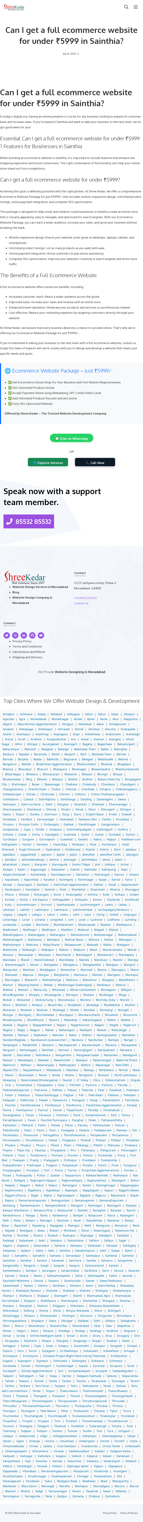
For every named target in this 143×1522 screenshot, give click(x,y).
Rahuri (135, 1180)
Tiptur (114, 1411)
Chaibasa (71, 784)
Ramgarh (77, 1205)
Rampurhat (65, 1210)
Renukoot (121, 1225)
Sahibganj (129, 1245)
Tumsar (73, 1431)
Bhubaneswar (12, 779)
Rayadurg (38, 1225)
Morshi (125, 1000)
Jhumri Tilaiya (81, 864)
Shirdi (57, 1311)
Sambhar (128, 1256)
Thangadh (40, 1396)
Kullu (8, 905)
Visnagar (83, 1476)
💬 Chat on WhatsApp (71, 438)
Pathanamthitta (111, 1120)
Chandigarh (128, 784)
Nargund (9, 1050)
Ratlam (30, 1220)
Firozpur (8, 824)
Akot (115, 719)
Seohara (75, 1285)
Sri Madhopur (69, 1351)
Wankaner (9, 1486)
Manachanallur (113, 950)
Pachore (107, 1085)
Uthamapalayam (16, 1451)
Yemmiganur (11, 1496)
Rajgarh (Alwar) (129, 1190)
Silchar (7, 1331)
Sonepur (99, 1346)
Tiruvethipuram (118, 1421)
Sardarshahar (70, 1271)
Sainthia (64, 1250)
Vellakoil (130, 1461)
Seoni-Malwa (106, 1285)
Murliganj (24, 1015)
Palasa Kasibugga (46, 1095)
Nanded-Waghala (14, 1040)
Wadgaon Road (67, 1481)
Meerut (121, 985)
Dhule (79, 809)
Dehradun (9, 804)
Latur (87, 914)
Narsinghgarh (83, 1050)
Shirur (98, 1311)
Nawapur (82, 1060)
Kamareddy (38, 874)
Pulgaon (51, 1165)
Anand (7, 734)
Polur (21, 1155)
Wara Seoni (28, 1486)
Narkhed (47, 1050)
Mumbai (89, 1010)
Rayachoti (20, 1225)
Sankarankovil (94, 1265)
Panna (7, 1110)
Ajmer (91, 719)
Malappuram (73, 945)
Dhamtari (80, 804)
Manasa (8, 955)
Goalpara (55, 829)
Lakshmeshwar (83, 910)
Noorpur (103, 1075)
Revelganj (26, 1230)
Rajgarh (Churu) (15, 1195)
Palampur (132, 1090)
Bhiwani (87, 774)
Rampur (131, 1205)
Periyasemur (120, 1135)
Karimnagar (86, 879)
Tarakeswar (99, 1381)
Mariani (97, 975)
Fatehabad (66, 819)
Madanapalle (86, 925)
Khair (63, 889)
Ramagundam (60, 1200)
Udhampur (89, 1436)
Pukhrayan (34, 1165)
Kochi (57, 894)
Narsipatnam (106, 1050)
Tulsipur (42, 1431)
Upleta (47, 1446)
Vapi (28, 1461)
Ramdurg (9, 1205)
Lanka (64, 914)
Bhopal (117, 774)
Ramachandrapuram (32, 1200)
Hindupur (78, 844)
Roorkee (22, 1235)
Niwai (136, 1070)
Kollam (134, 894)
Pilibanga (82, 1145)
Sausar (38, 1281)
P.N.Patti (75, 1085)
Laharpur (9, 910)
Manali (132, 950)
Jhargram (41, 864)
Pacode (122, 1085)
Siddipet (83, 1321)
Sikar (97, 1326)
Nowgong (9, 1080)
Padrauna (40, 1090)
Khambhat (78, 889)
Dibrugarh (108, 809)
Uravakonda (89, 1446)
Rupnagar (87, 1235)
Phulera (10, 1145)
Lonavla (40, 920)
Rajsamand (118, 1195)
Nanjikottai (29, 1045)
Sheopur (8, 1306)
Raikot (39, 1185)
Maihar (109, 940)
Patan (92, 1120)
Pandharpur (53, 1105)
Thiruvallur (10, 1406)
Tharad (75, 1396)
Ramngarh (114, 1205)
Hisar (93, 844)
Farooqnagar (45, 819)
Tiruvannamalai (92, 1421)
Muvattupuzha (12, 1020)
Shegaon (30, 1301)
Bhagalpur (124, 764)
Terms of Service (129, 1513)
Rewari (54, 1230)
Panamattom (111, 1100)
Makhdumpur (12, 945)
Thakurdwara (69, 1391)
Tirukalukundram (83, 1416)
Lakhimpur (42, 910)
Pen (134, 1130)
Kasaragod (24, 885)
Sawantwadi (11, 1285)
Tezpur (50, 1391)
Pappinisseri (75, 1110)
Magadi (99, 930)
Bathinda (53, 759)
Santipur (31, 1271)
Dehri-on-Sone (30, 804)
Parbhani (62, 1115)
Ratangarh (127, 1215)
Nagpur (35, 1030)
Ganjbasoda (11, 829)
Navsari (8, 1060)
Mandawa (9, 960)
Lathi (76, 914)
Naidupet (86, 1030)
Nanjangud (10, 1045)
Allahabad (85, 724)
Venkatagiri (24, 1466)
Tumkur (57, 1431)
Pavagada (67, 1130)
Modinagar (106, 995)
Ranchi (131, 1210)
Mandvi (118, 960)
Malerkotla (10, 950)
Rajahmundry (14, 1190)
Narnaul (63, 1050)
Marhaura (80, 975)
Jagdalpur (9, 854)
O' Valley (82, 1080)
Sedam (28, 1285)
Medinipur (104, 985)
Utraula (59, 1451)
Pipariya (40, 1150)
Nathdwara (43, 1055)
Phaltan (101, 1140)
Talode (9, 1381)
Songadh (116, 1346)
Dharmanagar (118, 804)
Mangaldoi (51, 965)
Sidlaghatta (128, 1321)
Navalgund (130, 1055)
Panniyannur (24, 1110)
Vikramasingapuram (54, 1471)
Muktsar (42, 1010)
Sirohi (84, 1336)
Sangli (44, 1265)
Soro (20, 1351)
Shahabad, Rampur (28, 1291)
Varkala (57, 1461)
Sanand (42, 1260)
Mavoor (8, 985)
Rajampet (71, 1190)
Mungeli (123, 1010)
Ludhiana (113, 920)
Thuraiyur (9, 1411)
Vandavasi (123, 1456)
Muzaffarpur (35, 1020)
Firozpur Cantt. (29, 824)
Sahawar (112, 1245)
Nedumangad (102, 1060)
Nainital (8, 1035)
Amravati (64, 729)
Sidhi (97, 1321)
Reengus (74, 1225)
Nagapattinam (42, 1025)
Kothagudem (61, 900)
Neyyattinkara (32, 1070)
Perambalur (10, 1135)
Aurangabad (50, 744)
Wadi (104, 1481)
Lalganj (7, 914)
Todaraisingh (98, 1426)
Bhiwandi (71, 774)
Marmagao (12, 980)
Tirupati (27, 1421)
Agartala (8, 719)
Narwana (126, 1050)
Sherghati (25, 1306)
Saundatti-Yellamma (16, 1281)
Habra (97, 839)
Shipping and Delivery (27, 657)
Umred (104, 1441)
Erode (113, 814)
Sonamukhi (81, 1346)
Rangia (30, 1215)
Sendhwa (58, 1285)
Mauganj (108, 980)
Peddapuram (102, 1130)
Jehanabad (10, 864)
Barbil (55, 754)
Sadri (41, 1240)
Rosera (38, 1235)
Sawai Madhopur (111, 1281)
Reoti (136, 1225)
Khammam (98, 889)
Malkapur (47, 950)
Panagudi (78, 1100)
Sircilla (20, 1336)
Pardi (76, 1115)
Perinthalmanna (74, 1135)
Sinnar (7, 1336)
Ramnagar (95, 1205)
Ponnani (57, 1155)
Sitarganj (62, 1341)
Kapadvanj (12, 879)
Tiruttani (71, 1421)
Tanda (53, 1381)
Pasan (32, 1120)
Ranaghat (99, 1210)
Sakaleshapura (85, 1250)
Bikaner (42, 779)
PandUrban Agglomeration (104, 1105)
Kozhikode (132, 900)
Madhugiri (30, 930)
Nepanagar (103, 1065)
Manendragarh (15, 965)
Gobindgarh (105, 829)
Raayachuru (73, 1175)
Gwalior (83, 839)
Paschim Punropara (54, 1120)
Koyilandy (113, 900)
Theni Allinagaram (15, 1401)
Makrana (32, 945)
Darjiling (86, 799)
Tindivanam (81, 1411)
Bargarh (70, 754)
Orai (8, 1085)
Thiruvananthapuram (36, 1406)
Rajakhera (34, 1190)
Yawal (106, 1491)
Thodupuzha (83, 1406)
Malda (107, 945)
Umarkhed (67, 1441)
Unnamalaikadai (13, 1446)
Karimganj (66, 879)
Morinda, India (105, 1000)
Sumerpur (116, 1361)
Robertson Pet (124, 1230)
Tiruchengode (33, 1416)
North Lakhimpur (125, 1075)
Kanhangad (102, 874)
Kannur (119, 874)
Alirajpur (67, 724)
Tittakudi (60, 1426)
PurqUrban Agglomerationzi (100, 1170)
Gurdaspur (10, 839)
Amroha (110, 729)
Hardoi (26, 844)
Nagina (7, 1030)
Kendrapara (13, 889)
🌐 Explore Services (48, 463)
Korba (24, 900)
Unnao (33, 1446)
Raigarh (25, 1185)
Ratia (17, 1220)
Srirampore (30, 1356)
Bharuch (42, 769)
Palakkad (115, 1090)
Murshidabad (45, 1015)
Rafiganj (19, 1180)
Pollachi (8, 1155)
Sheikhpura (48, 1301)
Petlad (53, 1140)
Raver (77, 1220)
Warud (134, 1486)
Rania (43, 1215)
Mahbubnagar (103, 935)
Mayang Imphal (28, 985)
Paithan (57, 1090)
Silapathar (124, 1326)
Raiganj (10, 1185)
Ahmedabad (38, 719)
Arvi (73, 739)
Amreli (79, 729)
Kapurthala (31, 879)
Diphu (7, 814)
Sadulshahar (75, 1240)
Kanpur (134, 874)
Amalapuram (117, 724)
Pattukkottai (11, 1130)
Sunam (25, 1366)
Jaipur (73, 854)
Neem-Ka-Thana (126, 1060)
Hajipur (111, 839)
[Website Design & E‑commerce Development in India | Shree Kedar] (14, 7)
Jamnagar (70, 859)
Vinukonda (101, 1471)
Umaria (50, 1441)
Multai (74, 1010)
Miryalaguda (52, 995)
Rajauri (109, 1190)
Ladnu (109, 905)
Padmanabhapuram (16, 1090)
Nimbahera (106, 1070)
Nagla (21, 1030)
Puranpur (33, 1170)
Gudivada (70, 834)
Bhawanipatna (100, 769)
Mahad (113, 930)
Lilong (100, 914)
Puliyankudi (70, 1165)
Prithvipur (70, 1160)
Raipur (53, 1185)
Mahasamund (80, 935)
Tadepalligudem (122, 1371)
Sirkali (71, 1336)
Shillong (29, 1311)
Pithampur (88, 1150)
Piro (73, 1150)
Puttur (41, 1175)
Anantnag (42, 734)
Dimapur (125, 809)
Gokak (22, 834)
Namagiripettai (107, 1035)
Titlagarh (43, 1426)
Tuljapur (26, 1431)
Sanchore (75, 1260)
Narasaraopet (91, 1045)
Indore (104, 849)
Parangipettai (12, 1115)
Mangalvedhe (92, 965)
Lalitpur (37, 914)
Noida (56, 1075)
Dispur (20, 814)
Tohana (116, 1426)
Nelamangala (45, 1065)
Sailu (51, 1250)
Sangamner (125, 1260)
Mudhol (130, 1005)
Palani (9, 1095)
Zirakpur (94, 1496)
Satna (79, 1276)
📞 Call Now (95, 463)
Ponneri (73, 1155)
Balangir (63, 749)
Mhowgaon (108, 990)
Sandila (91, 1260)
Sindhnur (112, 1331)
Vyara (48, 1481)
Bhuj (29, 779)
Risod (85, 1230)
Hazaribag (60, 844)
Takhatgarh (26, 1376)
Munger (8, 1015)
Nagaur (99, 1025)
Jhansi (26, 864)
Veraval (42, 1466)
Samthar (26, 1260)
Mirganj (34, 995)
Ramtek (83, 1210)
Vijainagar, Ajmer (78, 1466)
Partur (126, 1115)
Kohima (93, 894)
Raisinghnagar (105, 1185)
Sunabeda (9, 1366)
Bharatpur (25, 769)
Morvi (6, 1005)
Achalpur (9, 714)
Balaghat (47, 749)
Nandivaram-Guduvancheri (48, 1040)
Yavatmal (92, 1491)
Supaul (83, 1366)
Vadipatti (9, 1456)
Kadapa (8, 869)
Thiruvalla (118, 1401)
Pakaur (72, 1090)
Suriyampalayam (79, 1371)
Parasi (30, 1115)
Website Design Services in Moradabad (40, 587)
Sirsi (137, 1336)
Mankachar (68, 970)
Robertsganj (102, 1230)
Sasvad (9, 1276)
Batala (37, 759)
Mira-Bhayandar (13, 995)
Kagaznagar (38, 869)
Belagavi (87, 759)
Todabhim (77, 1426)
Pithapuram (108, 1150)
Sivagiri (96, 1341)
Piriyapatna (58, 1150)
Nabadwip (70, 1020)
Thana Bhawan (118, 1391)
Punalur (88, 1165)
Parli (114, 1115)
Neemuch (9, 1065)
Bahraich (30, 749)
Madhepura (124, 925)
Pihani (55, 1145)
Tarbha (9, 1386)
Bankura (8, 754)
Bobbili (72, 779)
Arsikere (36, 739)
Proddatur (89, 1160)
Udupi (131, 1436)
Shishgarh (114, 1311)
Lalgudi (22, 914)
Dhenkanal (34, 809)
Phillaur (116, 1140)
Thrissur (117, 1406)
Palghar (68, 1095)
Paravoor (45, 1115)
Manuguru (118, 970)
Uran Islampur (66, 1446)
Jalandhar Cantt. (110, 854)
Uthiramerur (40, 1451)
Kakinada (90, 869)
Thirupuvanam (67, 1401)
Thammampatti (93, 1391)
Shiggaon (59, 1306)
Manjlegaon (47, 970)
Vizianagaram (12, 1481)
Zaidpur (62, 1496)
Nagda (114, 1025)
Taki (41, 1376)
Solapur (63, 1346)
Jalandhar (88, 854)
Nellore (86, 1065)
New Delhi (122, 1065)
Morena (85, 1000)
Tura (110, 1431)
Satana (23, 1276)
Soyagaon (48, 1351)
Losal (82, 920)
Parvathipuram (13, 1120)
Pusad (7, 1175)
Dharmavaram (12, 809)
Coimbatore (10, 799)
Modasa (88, 995)
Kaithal (74, 869)
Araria (9, 739)
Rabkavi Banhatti (97, 1175)
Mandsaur (101, 960)
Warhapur (81, 1486)
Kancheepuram (61, 874)
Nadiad (7, 1025)
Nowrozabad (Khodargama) (39, 1080)
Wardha (64, 1486)
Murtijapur (66, 1015)
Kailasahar (58, 869)
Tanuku (81, 1381)
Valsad (107, 1456)
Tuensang (9, 1431)
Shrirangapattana (14, 1321)
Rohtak (7, 1235)
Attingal (32, 744)
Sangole (59, 1265)
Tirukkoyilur (108, 1416)
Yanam (76, 1491)
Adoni (89, 714)
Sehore (42, 1285)
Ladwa (122, 905)
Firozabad (122, 819)
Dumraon (50, 814)
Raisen (86, 1185)
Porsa (121, 1155)
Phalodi (86, 1140)
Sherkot (42, 1306)
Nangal (128, 1040)
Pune (115, 1165)
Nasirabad (24, 1055)
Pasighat (78, 1120)
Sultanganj (79, 1361)
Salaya (115, 1250)
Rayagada (56, 1225)
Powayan (19, 1160)
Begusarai (70, 759)
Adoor (102, 714)
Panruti (43, 1110)
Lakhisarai (61, 910)
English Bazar (95, 814)
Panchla (10, 1105)
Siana (52, 1321)
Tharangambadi (122, 1396)
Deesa (122, 799)
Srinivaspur (10, 1356)
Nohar (43, 1075)
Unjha (133, 1441)
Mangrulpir (10, 970)
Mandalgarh (84, 955)
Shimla (43, 1311)
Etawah (127, 814)
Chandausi (108, 784)
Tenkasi (121, 1386)
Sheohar (125, 1301)
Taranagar (118, 1381)
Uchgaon (124, 1431)
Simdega (64, 1331)
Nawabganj (25, 1060)
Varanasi (41, 1461)
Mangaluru (70, 965)
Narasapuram (68, 1045)
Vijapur (98, 1466)
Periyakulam (99, 1135)
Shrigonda (105, 1316)
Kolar (106, 894)
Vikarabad (29, 1471)
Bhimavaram (51, 774)
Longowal (56, 920)
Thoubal (101, 1406)
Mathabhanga (51, 980)
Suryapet (101, 1371)
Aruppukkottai (56, 739)
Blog (15, 592)
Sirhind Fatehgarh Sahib (46, 1336)
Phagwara (69, 1140)
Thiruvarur (62, 1406)
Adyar (115, 714)
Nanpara (48, 1045)
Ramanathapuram (111, 1200)
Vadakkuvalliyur (79, 1451)
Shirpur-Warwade (77, 1311)
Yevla (48, 1496)
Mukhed (26, 1010)
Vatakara (93, 1461)
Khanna (115, 889)
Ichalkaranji (73, 849)
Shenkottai (90, 1301)
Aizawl (78, 719)
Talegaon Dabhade (89, 1376)
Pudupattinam (12, 1165)
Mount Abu (55, 1005)
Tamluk (39, 1381)
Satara (37, 1276)
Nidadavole (53, 1070)
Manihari (29, 970)
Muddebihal (112, 1005)
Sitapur (46, 1341)
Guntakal (115, 834)
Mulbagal (59, 1010)
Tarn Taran (42, 1386)
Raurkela (63, 1220)
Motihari (21, 1005)
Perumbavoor (34, 1140)
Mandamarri (105, 955)
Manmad (86, 970)
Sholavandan (48, 1316)
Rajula (134, 1195)
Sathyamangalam (58, 1276)
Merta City (40, 990)
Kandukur (82, 874)
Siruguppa (12, 1341)
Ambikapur (45, 729)
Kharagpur (132, 889)
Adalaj (41, 714)
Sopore (7, 1351)
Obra (96, 1080)
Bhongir (102, 774)
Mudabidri (74, 1005)
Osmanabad (24, 1085)
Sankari (114, 1265)
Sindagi (80, 1331)
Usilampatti (132, 1446)
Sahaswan (94, 1245)
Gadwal (69, 824)
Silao (109, 1326)
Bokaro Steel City (109, 779)
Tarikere (24, 1386)
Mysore (54, 1020)
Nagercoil (129, 1025)
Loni (71, 920)
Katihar (98, 885)
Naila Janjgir (119, 1030)
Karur (129, 879)
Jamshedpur (90, 859)
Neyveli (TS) (10, 1070)
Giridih (39, 829)
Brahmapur (19, 784)
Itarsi (117, 849)
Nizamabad (26, 1075)
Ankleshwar (92, 734)
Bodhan (87, 779)
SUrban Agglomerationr (37, 1371)
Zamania (78, 1496)
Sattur (113, 1276)
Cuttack (29, 799)
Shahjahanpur (122, 1291)
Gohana (8, 834)
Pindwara (131, 1145)
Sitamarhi (30, 1341)
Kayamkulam (129, 885)
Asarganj (115, 739)
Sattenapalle (96, 1276)
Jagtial (61, 854)
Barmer (121, 754)
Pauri (52, 1130)
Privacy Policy (21, 641)
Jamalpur (11, 859)
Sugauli (8, 1361)
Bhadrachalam (86, 764)
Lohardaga (10, 920)
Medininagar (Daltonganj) (75, 985)
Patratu (83, 1125)
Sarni (105, 1271)
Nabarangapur (92, 1020)
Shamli (77, 1296)
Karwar (7, 885)
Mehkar (8, 990)
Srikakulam (90, 1351)
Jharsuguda (59, 864)
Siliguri (21, 1331)
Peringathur (51, 1135)
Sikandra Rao (58, 1326)
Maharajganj (36, 935)
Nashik (7, 1055)
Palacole (87, 1090)
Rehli (88, 1225)
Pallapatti (9, 1100)
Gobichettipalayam (79, 829)
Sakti (103, 1250)
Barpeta (23, 759)
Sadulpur (56, 1240)
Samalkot (39, 1256)
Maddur (105, 925)
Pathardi (27, 1125)
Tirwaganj (25, 1426)
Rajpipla (85, 1195)
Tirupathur (10, 1421)
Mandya (133, 960)
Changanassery (13, 789)
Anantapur (23, 734)
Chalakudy (89, 784)
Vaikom (77, 1456)
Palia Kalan (96, 1095)
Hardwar (42, 844)
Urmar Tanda (111, 1446)
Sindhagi (95, 1331)
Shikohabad (10, 1311)
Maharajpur (58, 935)
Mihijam (126, 990)
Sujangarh (24, 1361)
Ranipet (78, 1215)
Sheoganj (108, 1301)
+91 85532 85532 (85, 598)
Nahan (49, 1030)
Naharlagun (67, 1030)
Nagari (61, 1025)
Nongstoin (86, 1075)
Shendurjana (69, 1301)
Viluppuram (81, 1471)
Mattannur (90, 980)
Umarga (34, 1441)
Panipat (132, 1105)
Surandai (99, 1366)
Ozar (61, 1085)
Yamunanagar (57, 1491)
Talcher (67, 1376)
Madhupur (49, 930)
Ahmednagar (60, 719)
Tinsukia (99, 1411)
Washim (10, 1491)
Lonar (26, 920)
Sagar (122, 1240)
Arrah (22, 739)
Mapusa (28, 975)
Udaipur (8, 1436)
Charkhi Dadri (37, 789)
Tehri (74, 1386)
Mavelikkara (127, 980)
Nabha (111, 1020)
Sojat (37, 1346)
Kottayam (81, 900)
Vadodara (44, 1456)
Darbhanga (68, 799)
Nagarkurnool (80, 1025)
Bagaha (87, 744)
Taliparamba (130, 1376)
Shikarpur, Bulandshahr (104, 1306)
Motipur (37, 1005)
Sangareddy (11, 1265)
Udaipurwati (27, 1436)
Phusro (41, 1145)
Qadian (55, 1175)
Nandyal (113, 1040)
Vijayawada (10, 1471)
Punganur (130, 1165)
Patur (28, 1130)
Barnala (8, 759)
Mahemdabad (127, 935)
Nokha (69, 1075)
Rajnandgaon (66, 1195)
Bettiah (26, 764)
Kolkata (120, 894)
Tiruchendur (11, 1416)
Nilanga (89, 1070)
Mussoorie (130, 1015)
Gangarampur (110, 824)
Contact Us (81, 603)
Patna (69, 1125)
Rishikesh (70, 1230)
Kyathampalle (66, 905)
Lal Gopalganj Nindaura (113, 910)
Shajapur (43, 1296)
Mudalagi (92, 1005)
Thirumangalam (42, 1401)
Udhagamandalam (65, 1436)
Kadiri (21, 869)
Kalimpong (109, 869)
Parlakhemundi (95, 1115)
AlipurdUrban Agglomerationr (37, 724)
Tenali (107, 1386)
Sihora (19, 1326)
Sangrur (74, 1265)
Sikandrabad (80, 1326)
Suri (60, 1371)
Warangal (48, 1486)
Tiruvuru (8, 1426)
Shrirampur (124, 1316)
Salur (6, 1256)
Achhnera (26, 714)
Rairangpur (69, 1185)
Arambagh (133, 734)
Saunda (127, 1276)
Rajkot (48, 1195)
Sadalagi (8, 1240)
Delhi (49, 804)
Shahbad (68, 1291)
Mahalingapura (13, 935)
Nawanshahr (62, 1060)
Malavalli (92, 945)
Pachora (91, 1085)
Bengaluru (10, 764)
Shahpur (8, 1296)
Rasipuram (95, 1215)
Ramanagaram (84, 1200)
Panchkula (132, 1100)
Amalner (8, 729)
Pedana (84, 1130)
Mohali (7, 1000)
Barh (83, 754)
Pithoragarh (129, 1150)
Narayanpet (129, 1045)
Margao (43, 975)
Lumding (130, 920)
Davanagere (105, 799)
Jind (97, 864)
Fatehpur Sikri (87, 819)
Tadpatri (8, 1376)
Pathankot (10, 1125)
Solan (49, 1346)
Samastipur (73, 1256)
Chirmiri (64, 794)
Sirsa (108, 1336)
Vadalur (100, 1451)
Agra (22, 719)
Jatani (118, 859)
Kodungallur (74, 894)
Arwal (85, 739)
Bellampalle (105, 759)
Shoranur (86, 1316)
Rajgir (35, 1195)
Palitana (113, 1095)
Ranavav (116, 1210)
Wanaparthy (120, 1481)
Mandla (84, 960)
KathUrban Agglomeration (71, 885)
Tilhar (64, 1411)
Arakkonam (113, 734)
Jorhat (125, 864)
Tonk (129, 1426)
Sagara (7, 1245)
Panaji (94, 1100)
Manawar (44, 955)
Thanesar (22, 1396)
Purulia (129, 1170)
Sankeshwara (12, 1271)
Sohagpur (9, 1346)
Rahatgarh (119, 1180)
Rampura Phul (43, 1210)
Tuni (99, 1431)
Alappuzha (131, 719)
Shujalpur (37, 1321)
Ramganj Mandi (55, 1205)
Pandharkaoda (30, 1105)
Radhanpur (120, 1175)
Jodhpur (110, 864)
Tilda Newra (48, 1411)
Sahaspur (76, 1245)
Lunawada (9, 925)
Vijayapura (115, 1466)
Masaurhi (31, 980)
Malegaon (123, 945)
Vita (119, 1476)
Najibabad (40, 1035)
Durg (65, 814)
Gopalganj (52, 834)
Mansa (101, 970)
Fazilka (106, 819)
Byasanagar (52, 784)
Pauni (40, 1130)
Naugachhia (63, 1055)
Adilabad (56, 714)
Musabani (111, 1015)
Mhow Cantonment (83, 990)
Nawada (43, 1060)
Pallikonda (27, 1100)
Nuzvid (67, 1080)
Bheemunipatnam (127, 769)
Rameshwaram (30, 1205)
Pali (81, 1095)
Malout (64, 950)
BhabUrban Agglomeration (54, 764)
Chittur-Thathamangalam (107, 794)
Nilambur (72, 1070)
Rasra (111, 1215)
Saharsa (59, 1245)
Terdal (36, 1391)
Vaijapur (61, 1456)
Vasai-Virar (74, 1461)
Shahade (52, 1291)
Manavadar (25, 955)
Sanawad (58, 1260)
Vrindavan (32, 1481)
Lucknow (96, 920)
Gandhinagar (87, 824)
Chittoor (80, 794)
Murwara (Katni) (89, 1015)
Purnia (72, 1170)
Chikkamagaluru (127, 789)
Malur (94, 950)
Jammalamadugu (33, 859)
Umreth (119, 1441)
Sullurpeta (60, 1361)
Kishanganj (41, 894)
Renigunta (103, 1225)
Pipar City (23, 1150)
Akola (103, 719)
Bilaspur (57, 779)
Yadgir (39, 1491)
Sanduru (106, 1260)
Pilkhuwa (114, 1145)
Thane (7, 1396)
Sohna (25, 1346)
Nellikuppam (67, 1065)
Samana (55, 1256)
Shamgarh (61, 1296)
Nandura (77, 1040)
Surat (130, 1366)
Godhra (123, 829)
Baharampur (11, 749)
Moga (122, 995)
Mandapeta (126, 955)
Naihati (101, 1030)
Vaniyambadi (11, 1461)
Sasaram (134, 1271)
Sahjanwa (9, 1250)
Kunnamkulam (26, 905)
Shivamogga (11, 1316)
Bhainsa (8, 769)
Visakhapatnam (61, 1476)
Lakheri (25, 910)
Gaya (27, 829)
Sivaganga (80, 1341)
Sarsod (118, 1271)
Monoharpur (66, 1000)
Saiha (39, 1250)
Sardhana (90, 1271)
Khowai (24, 894)
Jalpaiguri (132, 854)
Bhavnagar (79, 769)
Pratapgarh (51, 1160)
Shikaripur (77, 1306)
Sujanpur (42, 1361)
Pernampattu (11, 1140)
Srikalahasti (111, 1351)
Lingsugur (130, 914)
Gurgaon (28, 839)
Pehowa (121, 1130)
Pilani (67, 1145)
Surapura (116, 1366)
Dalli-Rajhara (47, 799)
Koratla (10, 900)
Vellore (7, 1466)
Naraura (110, 1045)
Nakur (73, 1035)
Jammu (54, 859)
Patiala (55, 1125)
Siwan (126, 1341)
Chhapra (105, 789)
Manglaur (112, 965)
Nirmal (123, 1070)
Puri (47, 1170)
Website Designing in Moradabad (80, 672)
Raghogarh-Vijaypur (43, 1180)
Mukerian (9, 1010)
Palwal (43, 1100)
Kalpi (124, 869)
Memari (23, 990)
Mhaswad (58, 990)
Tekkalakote (90, 1386)
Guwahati (66, 839)
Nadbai (125, 1020)
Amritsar (94, 729)
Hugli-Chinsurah (29, 849)
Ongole (135, 1080)
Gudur (85, 834)
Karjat (103, 879)
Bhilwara (32, 774)
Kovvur (97, 900)
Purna (59, 1170)
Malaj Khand (51, 945)
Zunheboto (112, 1496)
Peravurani (31, 1135)
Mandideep (66, 960)
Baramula (40, 754)
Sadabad (123, 1235)
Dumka (34, 814)
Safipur (109, 1240)
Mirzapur (72, 995)
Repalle (10, 1230)
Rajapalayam (91, 1190)
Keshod (50, 889)
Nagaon (22, 1025)
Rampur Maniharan (16, 1210)
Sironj (96, 1336)
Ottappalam (45, 1085)
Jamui (106, 859)
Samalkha (21, 1256)
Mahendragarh (13, 940)
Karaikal (49, 879)
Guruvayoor (47, 839)
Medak (48, 985)
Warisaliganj (101, 1486)
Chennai (71, 789)
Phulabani (132, 1140)
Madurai (83, 930)
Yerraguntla (32, 1496)
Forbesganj (51, 824)
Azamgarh (70, 744)
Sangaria (29, 1265)
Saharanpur (41, 1245)
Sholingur (68, 1316)
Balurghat (120, 749)
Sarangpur (49, 1271)
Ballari (105, 749)
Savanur (53, 1281)
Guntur (130, 834)
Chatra (56, 789)
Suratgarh (9, 1371)
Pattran (120, 1125)
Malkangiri (29, 950)
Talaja (53, 1376)
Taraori (135, 1381)
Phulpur (25, 1145)
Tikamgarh (28, 1411)
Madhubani (10, 930)
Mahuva (94, 940)
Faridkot (26, 819)
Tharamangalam (96, 1396)
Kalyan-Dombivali (14, 874)
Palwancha (60, 1100)
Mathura (72, 980)
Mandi (25, 960)
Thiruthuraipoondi (94, 1401)
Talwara (24, 1381)
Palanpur (24, 1095)
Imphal (90, 849)
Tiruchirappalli (57, 1416)
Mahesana (35, 940)
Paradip (93, 1110)
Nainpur (23, 1035)
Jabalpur (131, 849)
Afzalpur (129, 714)
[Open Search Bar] (126, 7)
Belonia (123, 759)
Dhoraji (51, 809)
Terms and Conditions (27, 646)
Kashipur (43, 885)
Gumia (99, 834)
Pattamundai (101, 1125)
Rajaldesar (53, 1190)
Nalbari (87, 1035)
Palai (101, 1090)
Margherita (61, 975)
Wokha (25, 1491)
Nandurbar (95, 1040)
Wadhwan (89, 1481)
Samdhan (9, 1260)
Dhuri (92, 809)
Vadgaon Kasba (120, 1451)
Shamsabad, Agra (98, 1296)
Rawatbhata (94, 1220)
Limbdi (114, 914)
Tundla (87, 1431)
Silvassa (48, 1331)
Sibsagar (67, 1321)
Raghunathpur (97, 1180)
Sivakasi (112, 1341)
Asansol (99, 739)
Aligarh (7, 724)
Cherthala (87, 789)
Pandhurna (73, 1105)
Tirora (127, 1411)
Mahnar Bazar (74, 940)
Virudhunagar (37, 1476)
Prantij (34, 1160)
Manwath (11, 975)
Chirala (30, 794)
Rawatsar (113, 1220)
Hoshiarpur (109, 844)
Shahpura (25, 1296)
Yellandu (121, 1491)
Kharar (9, 894)
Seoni (89, 1285)
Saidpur (26, 1250)
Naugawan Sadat (87, 1055)
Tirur (57, 1421)
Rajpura (100, 1195)
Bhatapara (60, 769)
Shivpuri (29, 1316)
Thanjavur (58, 1396)
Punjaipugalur (12, 1170)
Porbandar (105, 1155)
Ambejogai (26, 729)
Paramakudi (111, 1110)
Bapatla (24, 754)
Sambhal (111, 1256)
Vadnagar (26, 1456)
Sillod (34, 1331)
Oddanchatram (115, 1080)
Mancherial (63, 955)
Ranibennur (60, 1215)
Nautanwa (111, 1055)
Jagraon (46, 854)
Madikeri (67, 930)
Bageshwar (104, 744)
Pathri (42, 1125)
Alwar (100, 724)
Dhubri (65, 809)
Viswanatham (103, 1476)
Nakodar (58, 1035)
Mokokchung (44, 1000)
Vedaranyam (112, 1461)
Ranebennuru (12, 1215)
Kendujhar (33, 889)
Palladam (130, 1095)
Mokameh (23, 1000)
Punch (102, 1165)
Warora (120, 1486)
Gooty (36, 834)
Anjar (76, 734)
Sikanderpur (36, 1326)
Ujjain (20, 1441)
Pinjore (7, 1150)
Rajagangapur (130, 1185)
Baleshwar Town (85, 749)
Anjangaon (61, 734)
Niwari (9, 1075)
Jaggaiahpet (28, 854)
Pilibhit (98, 1145)
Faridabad (9, 819)
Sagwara (23, 1245)
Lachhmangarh (90, 905)
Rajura (9, 1200)
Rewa (41, 1230)
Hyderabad (53, 849)
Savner (90, 1281)
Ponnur (88, 1155)
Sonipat (132, 1346)
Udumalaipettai (112, 1436)
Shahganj (101, 1291)
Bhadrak (106, 764)
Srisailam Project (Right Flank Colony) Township (74, 1356)
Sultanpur (97, 1361)
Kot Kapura (40, 900)
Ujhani (7, 1441)
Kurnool (46, 905)
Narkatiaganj (28, 1050)
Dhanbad (98, 804)
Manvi (135, 970)
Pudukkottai (109, 1160)
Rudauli (53, 1235)
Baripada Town (101, 754)
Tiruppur (43, 1421)
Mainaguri (125, 940)
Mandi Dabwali (44, 960)
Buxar (36, 784)
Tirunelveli (127, 1416)
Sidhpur (110, 1321)
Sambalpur (93, 1256)
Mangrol (129, 965)
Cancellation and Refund (28, 652)
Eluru (77, 814)
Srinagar (129, 1351)
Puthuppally (24, 1175)
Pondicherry (38, 1155)
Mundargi (106, 1010)
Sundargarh (43, 1366)
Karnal (116, 879)
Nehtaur (26, 1065)
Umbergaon (87, 1441)
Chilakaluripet (12, 794)
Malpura (79, 950)
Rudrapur (69, 1235)
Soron (33, 1351)
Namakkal (128, 1035)
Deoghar (63, 804)
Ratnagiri (46, 1220)
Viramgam (120, 1471)
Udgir (44, 1436)
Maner (34, 965)
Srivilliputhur (119, 1356)
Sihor (6, 1326)
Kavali (112, 885)
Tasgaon (60, 1386)
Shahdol (85, 1291)
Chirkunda (47, 794)
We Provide (46, 672)
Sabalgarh (105, 1235)
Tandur (66, 1381)
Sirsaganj (123, 1336)
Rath (6, 1220)
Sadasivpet (26, 1240)
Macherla (42, 925)
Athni (18, 744)
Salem (129, 1250)
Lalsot (51, 914)
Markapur (132, 975)
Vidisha (57, 1466)
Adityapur (73, 714)
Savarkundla (72, 1281)
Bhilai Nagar (13, 774)
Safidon (94, 1240)
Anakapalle (128, 729)
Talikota (111, 1376)
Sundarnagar (65, 1366)
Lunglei (26, 925)
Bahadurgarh (126, 744)
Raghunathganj (72, 1180)
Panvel (57, 1110)
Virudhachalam (13, 1476)
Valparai (92, 1456)
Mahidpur (53, 940)
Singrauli (129, 1331)
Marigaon (113, 975)
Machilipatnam (63, 925)
